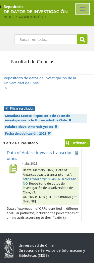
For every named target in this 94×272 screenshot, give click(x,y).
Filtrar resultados (21, 108)
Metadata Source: (37, 118)
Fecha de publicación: (25, 133)
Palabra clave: (29, 127)
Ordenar (78, 142)
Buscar (82, 39)
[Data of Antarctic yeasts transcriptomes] (13, 168)
